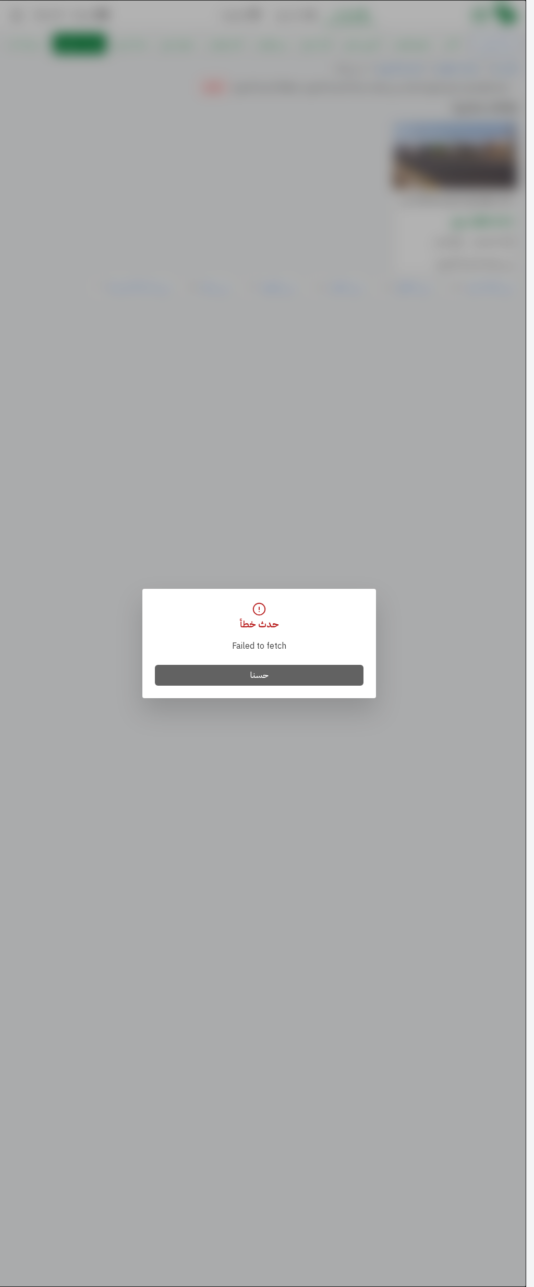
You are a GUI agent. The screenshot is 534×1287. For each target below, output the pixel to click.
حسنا (259, 675)
